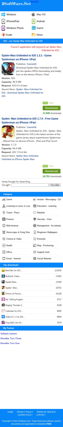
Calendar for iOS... (14, 311)
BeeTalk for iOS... (13, 270)
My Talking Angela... (15, 299)
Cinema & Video (13, 239)
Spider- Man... (12, 288)
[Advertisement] (31, 377)
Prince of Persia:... (14, 293)
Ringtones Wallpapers (47, 232)
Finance (10, 219)
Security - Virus (44, 219)
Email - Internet (13, 258)
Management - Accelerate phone (49, 225)
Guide (9, 34)
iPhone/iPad (12, 21)
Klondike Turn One (10, 343)
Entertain (41, 239)
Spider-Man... (11, 282)
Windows (11, 14)
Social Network (44, 258)
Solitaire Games (8, 333)
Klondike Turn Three (10, 338)
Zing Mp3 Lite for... (14, 322)
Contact (41, 415)
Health (9, 245)
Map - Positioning (45, 245)
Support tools (43, 252)
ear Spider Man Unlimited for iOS (26, 41)
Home (10, 412)
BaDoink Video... (13, 276)
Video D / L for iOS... (15, 317)
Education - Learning (46, 206)
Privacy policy (25, 412)
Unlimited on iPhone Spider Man (18, 159)
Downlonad (51, 108)
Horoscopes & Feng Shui (18, 232)
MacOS (34, 1)
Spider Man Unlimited (27, 156)
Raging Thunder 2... (14, 305)
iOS (5, 41)
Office (9, 252)
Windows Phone (15, 28)
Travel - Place (12, 212)
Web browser (12, 225)
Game (9, 199)
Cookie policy (25, 415)
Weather (41, 212)
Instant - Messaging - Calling (49, 199)
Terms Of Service (46, 412)
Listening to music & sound (18, 206)
